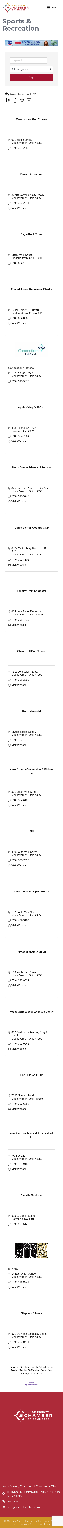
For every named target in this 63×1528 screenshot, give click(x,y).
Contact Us (36, 1373)
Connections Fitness (21, 368)
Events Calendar (39, 1367)
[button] (7, 94)
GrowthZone (44, 1524)
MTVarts (13, 1268)
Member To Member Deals (32, 1370)
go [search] (33, 77)
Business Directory (19, 1367)
